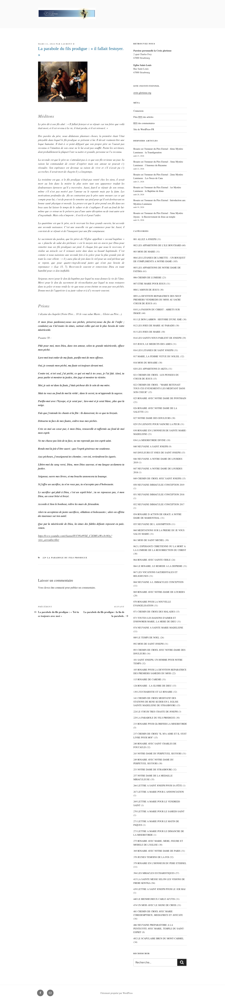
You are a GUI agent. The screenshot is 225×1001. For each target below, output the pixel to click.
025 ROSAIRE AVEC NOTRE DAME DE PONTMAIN (159, 398)
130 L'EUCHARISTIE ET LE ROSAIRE (152, 691)
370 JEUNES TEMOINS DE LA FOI (151, 857)
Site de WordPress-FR (143, 129)
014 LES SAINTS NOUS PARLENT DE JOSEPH (157, 337)
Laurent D (68, 44)
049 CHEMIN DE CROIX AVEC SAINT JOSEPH (157, 478)
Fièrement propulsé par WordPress (116, 993)
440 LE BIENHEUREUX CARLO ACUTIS (154, 899)
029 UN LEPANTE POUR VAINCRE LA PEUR (156, 424)
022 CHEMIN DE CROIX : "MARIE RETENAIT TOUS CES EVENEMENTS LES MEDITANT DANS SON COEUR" (159, 388)
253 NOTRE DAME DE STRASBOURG (152, 769)
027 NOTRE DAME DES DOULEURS (152, 418)
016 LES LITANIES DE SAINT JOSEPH (153, 350)
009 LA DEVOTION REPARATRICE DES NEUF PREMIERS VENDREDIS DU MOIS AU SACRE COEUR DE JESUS (157, 299)
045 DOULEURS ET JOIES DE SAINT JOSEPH (157, 452)
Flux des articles (143, 116)
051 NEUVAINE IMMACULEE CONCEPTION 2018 (158, 494)
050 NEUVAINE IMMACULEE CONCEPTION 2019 (158, 484)
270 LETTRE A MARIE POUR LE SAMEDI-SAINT (158, 811)
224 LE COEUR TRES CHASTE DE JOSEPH (155, 711)
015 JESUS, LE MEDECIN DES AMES (152, 343)
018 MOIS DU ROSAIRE (145, 362)
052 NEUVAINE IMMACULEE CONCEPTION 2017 (158, 504)
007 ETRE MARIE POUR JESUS (149, 283)
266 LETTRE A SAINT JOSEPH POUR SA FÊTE (157, 785)
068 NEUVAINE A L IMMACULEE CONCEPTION (158, 582)
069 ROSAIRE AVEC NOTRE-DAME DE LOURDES (159, 591)
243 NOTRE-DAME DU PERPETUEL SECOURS (157, 753)
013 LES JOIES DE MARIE (146, 331)
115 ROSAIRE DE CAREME (147, 679)
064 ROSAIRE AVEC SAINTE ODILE (152, 559)
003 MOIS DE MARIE (144, 251)
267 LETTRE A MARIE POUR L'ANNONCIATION (158, 791)
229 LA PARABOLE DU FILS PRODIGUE (65, 557)
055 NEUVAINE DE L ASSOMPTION (152, 524)
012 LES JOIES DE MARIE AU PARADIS (154, 325)
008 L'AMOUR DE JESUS (146, 289)
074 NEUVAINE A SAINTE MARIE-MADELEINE (158, 627)
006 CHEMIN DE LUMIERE (147, 277)
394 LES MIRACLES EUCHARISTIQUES (154, 873)
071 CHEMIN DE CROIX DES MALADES (154, 611)
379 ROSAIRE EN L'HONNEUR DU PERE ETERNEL (159, 863)
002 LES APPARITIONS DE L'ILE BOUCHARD (157, 245)
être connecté (57, 587)
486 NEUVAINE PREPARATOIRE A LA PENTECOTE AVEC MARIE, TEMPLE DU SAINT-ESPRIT (158, 928)
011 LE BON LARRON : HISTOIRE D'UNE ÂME (157, 319)
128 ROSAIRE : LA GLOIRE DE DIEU (152, 685)
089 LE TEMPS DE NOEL (146, 637)
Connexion (138, 110)
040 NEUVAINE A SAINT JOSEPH (150, 446)
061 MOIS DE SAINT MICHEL (148, 540)
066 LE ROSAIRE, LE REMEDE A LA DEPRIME (157, 566)
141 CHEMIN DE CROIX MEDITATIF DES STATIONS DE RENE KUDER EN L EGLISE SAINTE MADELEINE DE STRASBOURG (155, 701)
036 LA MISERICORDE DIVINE (149, 440)
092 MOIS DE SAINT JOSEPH (148, 643)
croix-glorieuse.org (142, 92)
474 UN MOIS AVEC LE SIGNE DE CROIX (154, 905)
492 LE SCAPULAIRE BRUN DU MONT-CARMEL (158, 938)
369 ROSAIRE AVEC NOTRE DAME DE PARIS (156, 850)
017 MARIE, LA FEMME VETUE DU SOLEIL (156, 356)
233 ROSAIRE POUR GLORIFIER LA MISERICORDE (160, 723)
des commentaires (144, 123)
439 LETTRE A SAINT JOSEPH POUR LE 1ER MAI (159, 889)
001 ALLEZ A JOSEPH (144, 239)
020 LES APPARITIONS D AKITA (150, 368)
